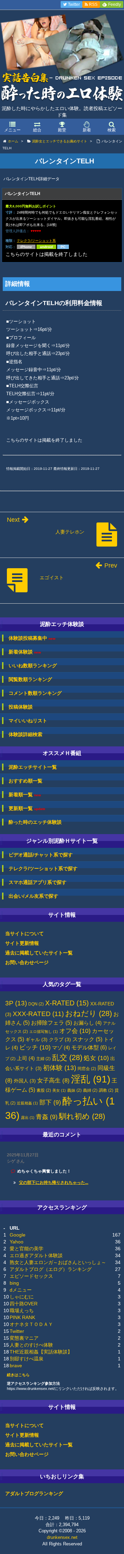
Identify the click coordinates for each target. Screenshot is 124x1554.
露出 (27, 1117)
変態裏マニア (24, 1338)
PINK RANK (22, 1317)
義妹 (74, 1090)
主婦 (43, 1058)
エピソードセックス (31, 1276)
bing (14, 1283)
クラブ (60, 1039)
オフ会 (75, 1030)
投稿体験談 (21, 706)
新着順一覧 (25, 794)
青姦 (47, 1116)
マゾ (61, 1047)
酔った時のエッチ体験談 (35, 822)
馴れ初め (82, 1116)
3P (16, 1003)
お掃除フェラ (51, 1023)
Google (17, 1235)
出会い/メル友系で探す (33, 896)
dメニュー (21, 1290)
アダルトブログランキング (34, 1493)
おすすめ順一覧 (25, 780)
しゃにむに (22, 1296)
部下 (50, 1102)
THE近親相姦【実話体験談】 (41, 1352)
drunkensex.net (62, 1537)
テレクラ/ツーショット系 (36, 240)
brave (16, 1365)
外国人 (25, 1080)
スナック (87, 1039)
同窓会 (87, 1068)
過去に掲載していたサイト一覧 (39, 953)
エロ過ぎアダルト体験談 (36, 1255)
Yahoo (16, 1241)
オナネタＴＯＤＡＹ (31, 1324)
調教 (106, 1090)
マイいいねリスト (28, 720)
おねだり (88, 1013)
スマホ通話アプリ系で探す (37, 882)
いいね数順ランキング (33, 665)
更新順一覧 (27, 808)
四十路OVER (24, 1303)
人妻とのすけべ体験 (31, 1345)
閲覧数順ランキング (30, 679)
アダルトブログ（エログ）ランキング (51, 1269)
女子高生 (53, 1080)
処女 (96, 1058)
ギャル (36, 1039)
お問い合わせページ (27, 962)
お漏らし (87, 1023)
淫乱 (90, 1079)
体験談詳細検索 (25, 734)
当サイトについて (24, 933)
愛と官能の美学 (26, 1248)
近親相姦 (27, 1103)
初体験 (59, 1067)
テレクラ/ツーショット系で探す (43, 868)
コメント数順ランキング (35, 693)
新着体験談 (25, 652)
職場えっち (22, 1310)
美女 (59, 1090)
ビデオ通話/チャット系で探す (41, 854)
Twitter (17, 1331)
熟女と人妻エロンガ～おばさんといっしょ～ (58, 1262)
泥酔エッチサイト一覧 (33, 767)
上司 (26, 1058)
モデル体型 (89, 1047)
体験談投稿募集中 (32, 638)
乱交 (67, 1057)
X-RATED (67, 1003)
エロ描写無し (43, 1031)
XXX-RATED (38, 1013)
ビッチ (35, 1047)
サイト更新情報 (22, 943)
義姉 (90, 1090)
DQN (36, 1004)
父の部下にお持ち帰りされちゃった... (53, 1182)
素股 (44, 1090)
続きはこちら (18, 1375)
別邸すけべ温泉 (26, 1358)
